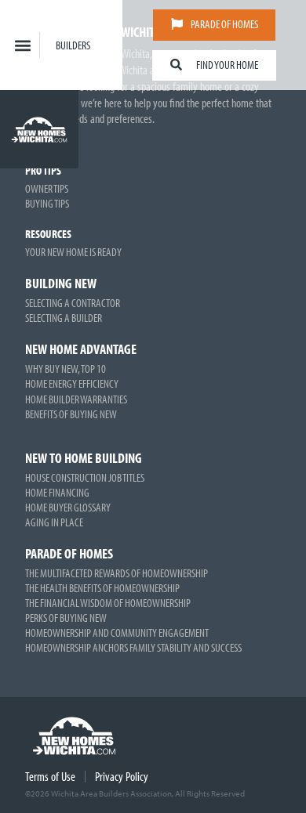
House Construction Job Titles (84, 477)
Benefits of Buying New (71, 413)
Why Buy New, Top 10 (65, 368)
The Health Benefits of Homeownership (102, 587)
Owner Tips (46, 188)
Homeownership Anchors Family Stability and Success (133, 647)
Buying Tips (47, 203)
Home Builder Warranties (76, 399)
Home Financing (57, 492)
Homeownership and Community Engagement (117, 632)
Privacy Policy (121, 776)
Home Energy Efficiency (71, 383)
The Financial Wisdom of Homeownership (108, 602)
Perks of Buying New (66, 617)
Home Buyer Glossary (68, 507)
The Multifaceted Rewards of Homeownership (116, 572)
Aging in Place (54, 522)
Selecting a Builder (63, 317)
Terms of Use (50, 776)
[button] (23, 45)
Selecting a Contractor (72, 302)
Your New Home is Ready (73, 251)
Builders (73, 45)
